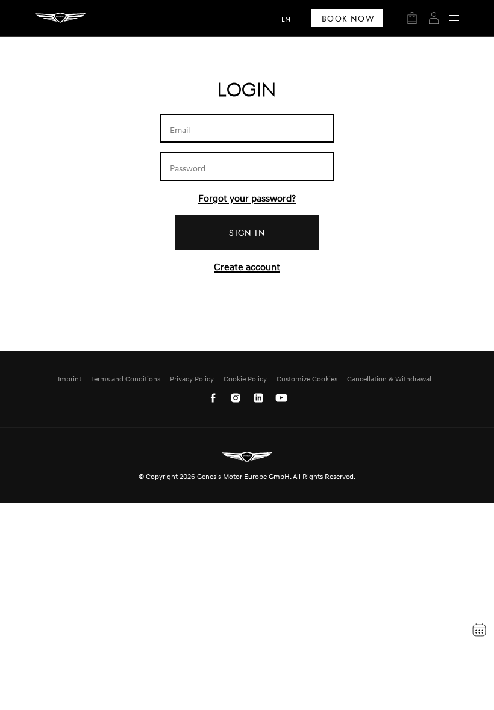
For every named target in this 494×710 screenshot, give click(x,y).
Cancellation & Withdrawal (389, 378)
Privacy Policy (192, 378)
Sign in (247, 232)
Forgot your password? (247, 198)
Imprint (69, 378)
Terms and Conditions (125, 378)
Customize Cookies (307, 378)
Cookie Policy (245, 378)
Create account (247, 267)
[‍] (454, 18)
